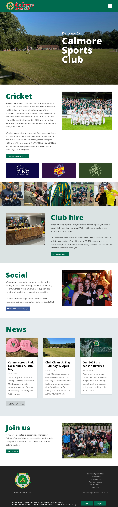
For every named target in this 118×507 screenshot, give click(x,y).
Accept (87, 503)
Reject (99, 503)
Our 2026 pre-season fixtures (93, 364)
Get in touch (13, 451)
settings (74, 504)
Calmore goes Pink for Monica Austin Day (21, 366)
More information (59, 254)
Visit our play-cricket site (18, 156)
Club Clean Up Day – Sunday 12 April (58, 364)
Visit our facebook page (18, 308)
